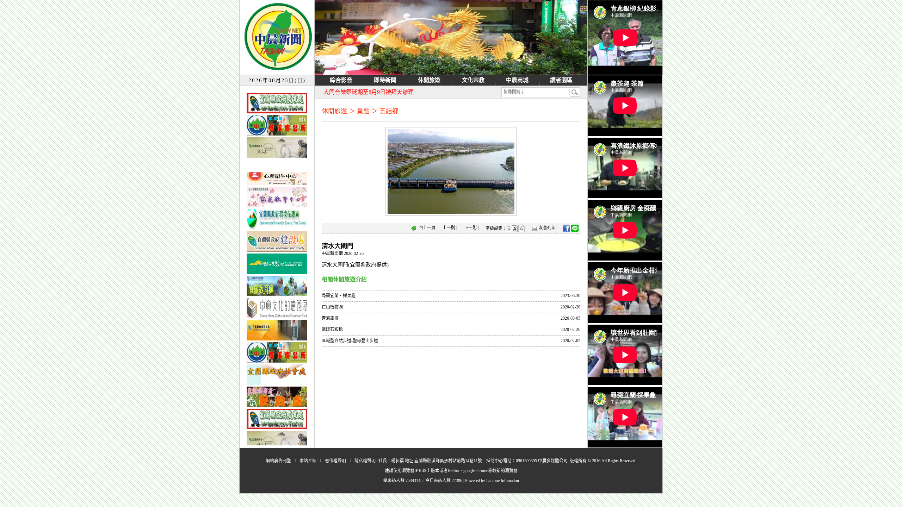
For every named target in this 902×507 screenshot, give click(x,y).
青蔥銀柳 (330, 318)
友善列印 (547, 227)
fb (566, 228)
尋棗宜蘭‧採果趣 (339, 295)
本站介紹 (307, 460)
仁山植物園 (332, 307)
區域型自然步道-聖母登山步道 (350, 340)
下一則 (470, 227)
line (575, 228)
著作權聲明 (335, 460)
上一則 (449, 227)
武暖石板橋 (332, 329)
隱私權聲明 (365, 460)
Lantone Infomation (502, 480)
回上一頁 (427, 227)
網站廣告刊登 (278, 460)
